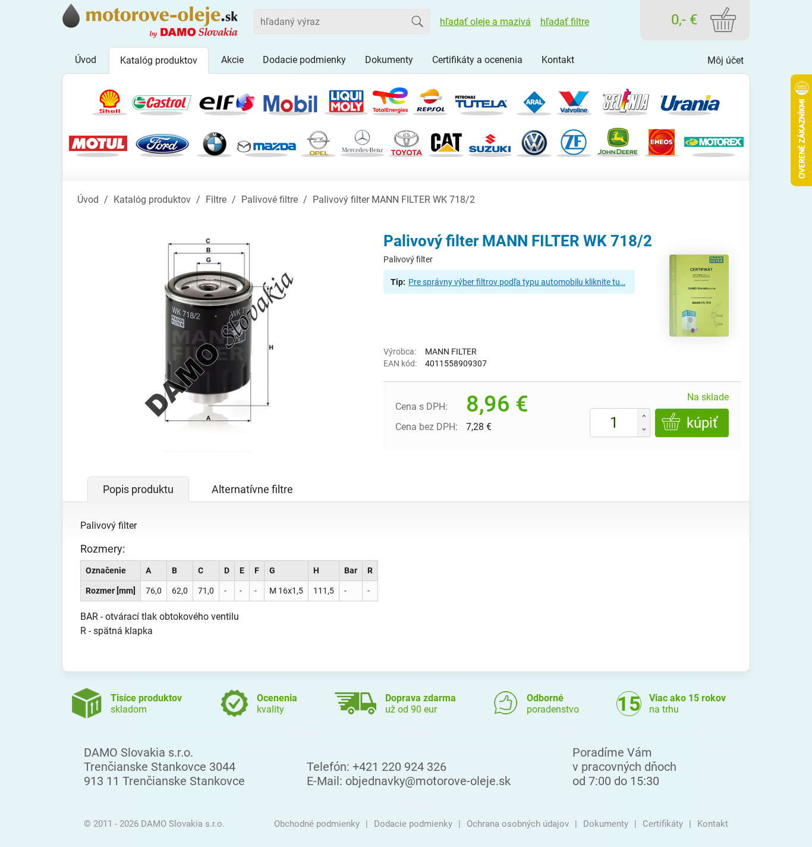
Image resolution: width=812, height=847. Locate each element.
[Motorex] (714, 141)
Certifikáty (663, 823)
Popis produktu (138, 489)
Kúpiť (702, 423)
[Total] (390, 99)
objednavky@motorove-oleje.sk (428, 781)
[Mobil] (290, 99)
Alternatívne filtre (252, 489)
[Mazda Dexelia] (266, 141)
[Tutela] (482, 99)
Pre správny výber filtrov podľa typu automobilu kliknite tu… (516, 282)
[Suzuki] (490, 141)
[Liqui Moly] (346, 99)
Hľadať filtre (564, 21)
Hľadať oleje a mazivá (485, 21)
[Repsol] (430, 99)
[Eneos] (661, 141)
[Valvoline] (573, 99)
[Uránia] (690, 99)
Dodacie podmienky (413, 823)
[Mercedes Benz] (362, 141)
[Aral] (534, 99)
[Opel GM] (318, 141)
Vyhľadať (417, 21)
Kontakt (712, 823)
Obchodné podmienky (317, 823)
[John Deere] (618, 141)
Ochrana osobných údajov (518, 823)
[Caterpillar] (446, 141)
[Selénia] (626, 99)
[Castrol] (161, 99)
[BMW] (214, 141)
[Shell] (109, 99)
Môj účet (725, 60)
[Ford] (162, 141)
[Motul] (98, 141)
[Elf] (226, 99)
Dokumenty (605, 823)
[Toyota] (406, 141)
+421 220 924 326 (399, 767)
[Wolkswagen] (534, 141)
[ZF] (573, 141)
